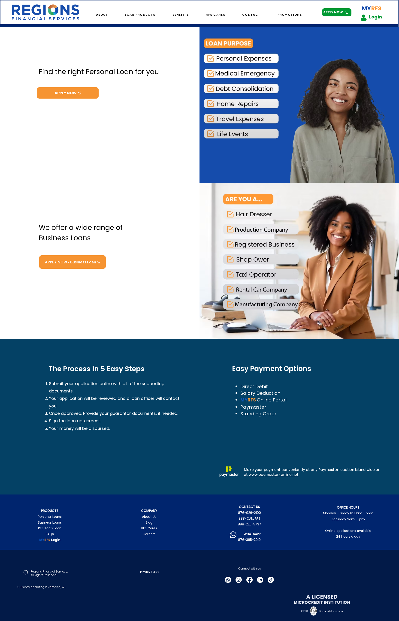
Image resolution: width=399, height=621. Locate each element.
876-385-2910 (249, 539)
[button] (95, 14)
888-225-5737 (249, 524)
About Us (149, 516)
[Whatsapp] (228, 580)
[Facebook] (249, 580)
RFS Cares (149, 528)
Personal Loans (50, 516)
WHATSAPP (249, 534)
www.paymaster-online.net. (274, 474)
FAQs (50, 534)
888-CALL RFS (249, 518)
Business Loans (50, 522)
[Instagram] (239, 580)
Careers (149, 534)
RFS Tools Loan (49, 528)
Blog (149, 522)
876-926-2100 (249, 512)
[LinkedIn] (260, 580)
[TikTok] (271, 580)
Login (375, 17)
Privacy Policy (149, 572)
